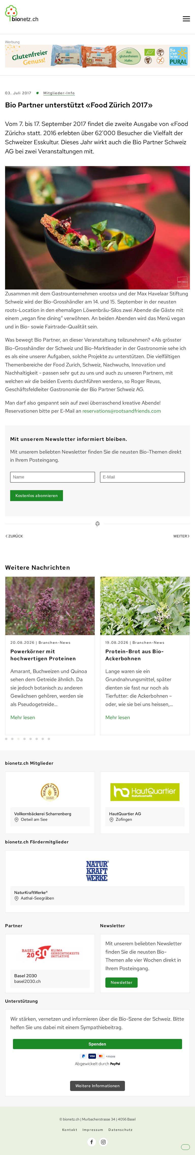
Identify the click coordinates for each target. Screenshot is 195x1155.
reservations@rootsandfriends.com (122, 411)
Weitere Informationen (97, 1085)
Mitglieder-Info (59, 93)
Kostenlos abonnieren (36, 495)
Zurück (15, 536)
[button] (186, 19)
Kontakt (69, 1130)
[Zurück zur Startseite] (21, 13)
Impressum (93, 1130)
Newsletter (121, 982)
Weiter (180, 536)
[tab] (6, 739)
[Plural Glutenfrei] (97, 55)
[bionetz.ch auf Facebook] (91, 1142)
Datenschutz (120, 1130)
